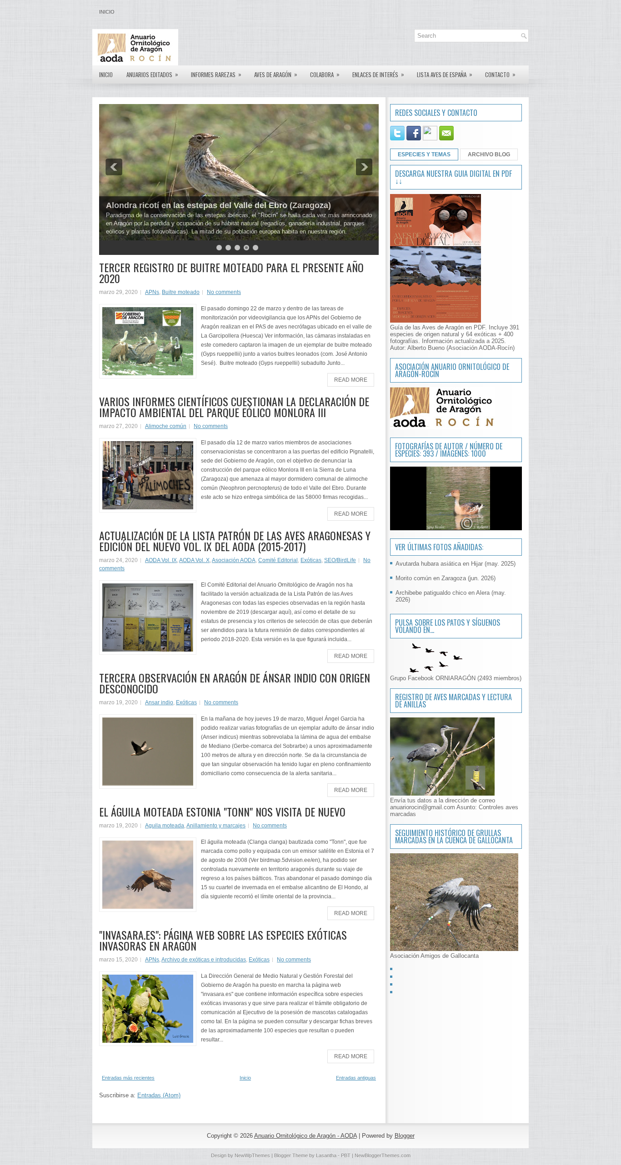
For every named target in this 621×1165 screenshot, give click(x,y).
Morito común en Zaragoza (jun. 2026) (446, 578)
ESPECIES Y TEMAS (424, 154)
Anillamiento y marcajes (215, 825)
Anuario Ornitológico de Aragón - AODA (305, 1135)
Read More (350, 380)
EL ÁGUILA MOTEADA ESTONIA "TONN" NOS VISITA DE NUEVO (222, 811)
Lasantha (326, 1155)
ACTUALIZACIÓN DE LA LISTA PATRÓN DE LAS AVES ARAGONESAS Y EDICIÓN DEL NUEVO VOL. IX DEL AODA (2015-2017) (235, 541)
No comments (224, 292)
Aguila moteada (164, 825)
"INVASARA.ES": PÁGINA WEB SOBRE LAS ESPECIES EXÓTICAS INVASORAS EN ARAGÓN (223, 940)
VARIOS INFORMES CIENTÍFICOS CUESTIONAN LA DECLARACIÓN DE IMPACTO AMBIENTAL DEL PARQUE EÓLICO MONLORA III (234, 407)
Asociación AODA (233, 560)
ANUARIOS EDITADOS (152, 74)
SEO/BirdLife (340, 560)
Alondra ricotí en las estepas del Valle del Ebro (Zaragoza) (218, 205)
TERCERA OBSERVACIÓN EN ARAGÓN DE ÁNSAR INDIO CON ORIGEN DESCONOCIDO (234, 683)
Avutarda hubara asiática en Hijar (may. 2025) (456, 563)
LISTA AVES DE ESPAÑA (444, 74)
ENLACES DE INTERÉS (378, 74)
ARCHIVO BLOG (489, 154)
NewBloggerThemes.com (383, 1155)
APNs (152, 292)
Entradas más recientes (128, 1077)
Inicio (107, 12)
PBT (346, 1155)
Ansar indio (159, 702)
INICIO (106, 74)
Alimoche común (165, 426)
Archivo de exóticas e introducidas (203, 959)
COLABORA (325, 74)
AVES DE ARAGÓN (275, 74)
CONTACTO (500, 74)
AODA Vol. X (194, 560)
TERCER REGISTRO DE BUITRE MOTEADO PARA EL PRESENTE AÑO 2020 (231, 273)
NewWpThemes (252, 1155)
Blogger (405, 1135)
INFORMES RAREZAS (216, 74)
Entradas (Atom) (158, 1095)
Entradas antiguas (356, 1077)
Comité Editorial (278, 560)
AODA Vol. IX (161, 560)
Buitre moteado (181, 292)
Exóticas (310, 560)
